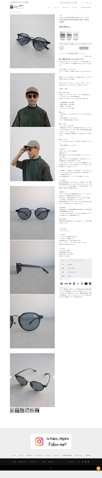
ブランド (49, 7)
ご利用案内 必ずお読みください (65, 278)
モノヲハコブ (75, 7)
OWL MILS (18, 12)
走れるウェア (65, 7)
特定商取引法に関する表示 (23, 461)
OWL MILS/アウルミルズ (64, 287)
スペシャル (47, 455)
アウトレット (56, 455)
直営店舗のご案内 (51, 461)
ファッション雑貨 (71, 260)
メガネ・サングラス (79, 260)
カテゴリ (57, 7)
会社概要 (14, 461)
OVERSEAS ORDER (86, 7)
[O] (14, 12)
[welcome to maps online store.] (17, 8)
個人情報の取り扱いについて (34, 461)
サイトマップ (58, 461)
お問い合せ (88, 455)
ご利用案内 (44, 461)
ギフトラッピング (78, 455)
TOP (11, 12)
